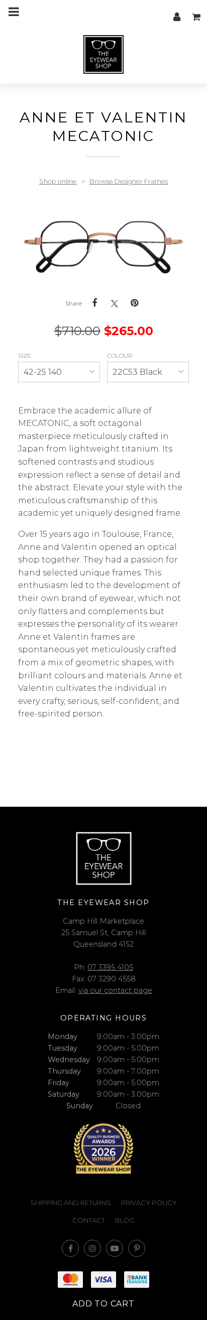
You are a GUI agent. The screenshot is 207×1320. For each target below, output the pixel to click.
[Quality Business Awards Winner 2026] (103, 1148)
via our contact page (115, 990)
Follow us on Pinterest (136, 1248)
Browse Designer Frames (128, 181)
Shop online (58, 181)
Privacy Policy (149, 1203)
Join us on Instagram (92, 1248)
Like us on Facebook (70, 1248)
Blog (125, 1220)
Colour (120, 355)
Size (25, 355)
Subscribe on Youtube (114, 1248)
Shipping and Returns (71, 1203)
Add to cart (103, 1303)
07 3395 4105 (110, 967)
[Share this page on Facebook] (94, 303)
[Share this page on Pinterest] (134, 303)
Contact (88, 1220)
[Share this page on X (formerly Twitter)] (114, 303)
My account (177, 12)
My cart (197, 12)
